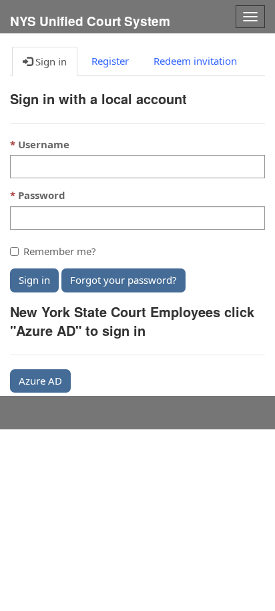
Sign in (34, 279)
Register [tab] (110, 60)
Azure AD (40, 380)
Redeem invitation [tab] (195, 60)
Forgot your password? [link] (123, 279)
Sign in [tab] (50, 61)
